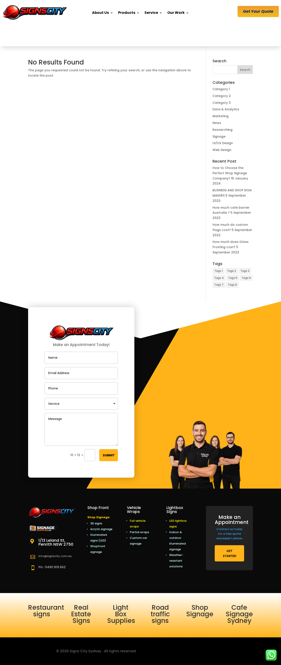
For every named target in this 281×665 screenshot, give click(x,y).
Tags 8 (232, 285)
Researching (222, 129)
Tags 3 (244, 271)
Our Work (176, 12)
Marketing (221, 116)
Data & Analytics (226, 109)
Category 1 (221, 89)
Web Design (222, 150)
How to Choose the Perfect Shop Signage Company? (230, 173)
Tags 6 (246, 278)
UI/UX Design (223, 143)
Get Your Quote (258, 11)
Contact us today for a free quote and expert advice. (229, 533)
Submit (108, 455)
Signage (219, 136)
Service (151, 12)
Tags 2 (231, 271)
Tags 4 (219, 278)
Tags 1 (218, 271)
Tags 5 (232, 278)
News (217, 123)
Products (126, 12)
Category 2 (222, 96)
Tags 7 (218, 285)
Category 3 (222, 102)
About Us (100, 12)
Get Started (229, 553)
